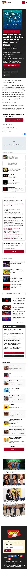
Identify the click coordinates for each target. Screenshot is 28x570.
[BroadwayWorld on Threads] (21, 556)
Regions (15, 563)
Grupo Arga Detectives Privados (16, 168)
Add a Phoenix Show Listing (14, 356)
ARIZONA (9, 2)
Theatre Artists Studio (13, 48)
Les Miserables (11, 180)
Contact (16, 561)
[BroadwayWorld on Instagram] (12, 556)
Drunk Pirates (11, 174)
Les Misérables (11, 187)
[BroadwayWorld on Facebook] (9, 556)
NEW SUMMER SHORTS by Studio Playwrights (14, 204)
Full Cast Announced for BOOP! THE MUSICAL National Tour (12, 486)
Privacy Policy (17, 566)
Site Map (20, 563)
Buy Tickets (11, 65)
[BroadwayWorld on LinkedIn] (15, 556)
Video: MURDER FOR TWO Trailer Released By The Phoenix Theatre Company (14, 339)
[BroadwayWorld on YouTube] (9, 559)
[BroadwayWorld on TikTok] (18, 556)
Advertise (8, 561)
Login (20, 2)
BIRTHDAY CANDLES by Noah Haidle (12, 228)
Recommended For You (7, 258)
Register (16, 2)
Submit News (9, 563)
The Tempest (11, 156)
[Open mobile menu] (26, 2)
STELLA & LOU (7, 237)
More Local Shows (14, 353)
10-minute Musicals (13, 162)
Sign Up (8, 550)
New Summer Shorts (8, 238)
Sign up (14, 251)
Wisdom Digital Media (17, 565)
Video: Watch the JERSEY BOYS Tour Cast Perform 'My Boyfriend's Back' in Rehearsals (13, 349)
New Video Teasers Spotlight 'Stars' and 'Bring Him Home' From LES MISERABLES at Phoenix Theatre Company (14, 335)
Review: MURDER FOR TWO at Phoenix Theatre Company (12, 330)
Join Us (20, 561)
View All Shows (14, 446)
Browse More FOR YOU (13, 293)
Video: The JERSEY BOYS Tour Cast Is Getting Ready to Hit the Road (12, 344)
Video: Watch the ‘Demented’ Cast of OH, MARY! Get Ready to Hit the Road (13, 501)
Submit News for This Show (14, 120)
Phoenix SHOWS (6, 362)
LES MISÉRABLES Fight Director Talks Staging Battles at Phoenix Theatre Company (19, 313)
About (12, 561)
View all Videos (21, 322)
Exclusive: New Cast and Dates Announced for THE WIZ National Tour (14, 471)
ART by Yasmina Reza (9, 224)
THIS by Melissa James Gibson (11, 234)
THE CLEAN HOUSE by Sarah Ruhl (11, 225)
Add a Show (14, 449)
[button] (23, 2)
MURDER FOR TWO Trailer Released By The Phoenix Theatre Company (18, 307)
